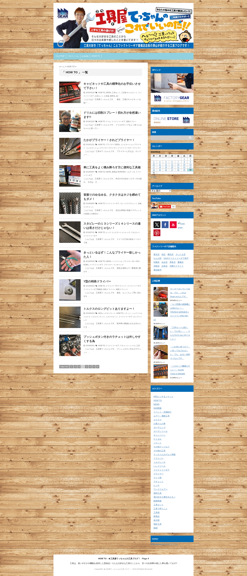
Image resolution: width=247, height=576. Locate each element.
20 (172, 167)
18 (160, 167)
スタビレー (135, 232)
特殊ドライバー (109, 289)
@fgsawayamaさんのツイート (164, 544)
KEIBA (85, 265)
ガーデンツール (161, 431)
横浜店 (171, 254)
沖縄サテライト (177, 266)
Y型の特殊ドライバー (97, 281)
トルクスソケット (98, 317)
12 (166, 164)
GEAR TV (96, 56)
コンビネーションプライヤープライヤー (101, 148)
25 (160, 170)
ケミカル (158, 439)
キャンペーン (160, 435)
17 (154, 167)
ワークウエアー (161, 489)
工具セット (116, 93)
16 (190, 164)
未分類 (157, 520)
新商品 (114, 172)
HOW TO (101, 93)
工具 (138, 346)
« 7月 (153, 177)
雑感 (156, 528)
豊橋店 (181, 262)
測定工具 (158, 524)
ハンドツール (117, 261)
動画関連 (158, 501)
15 (184, 164)
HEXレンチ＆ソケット (106, 313)
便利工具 (158, 493)
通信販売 (158, 270)
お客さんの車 (160, 423)
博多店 (173, 262)
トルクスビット (112, 317)
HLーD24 (135, 261)
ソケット (127, 313)
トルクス (86, 317)
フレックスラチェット (128, 203)
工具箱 (124, 93)
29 (184, 170)
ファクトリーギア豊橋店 (92, 289)
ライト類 (158, 478)
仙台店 (165, 262)
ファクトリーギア (118, 121)
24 (154, 170)
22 (184, 167)
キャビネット (132, 93)
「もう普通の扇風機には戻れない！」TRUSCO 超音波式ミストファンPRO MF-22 (172, 312)
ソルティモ (130, 172)
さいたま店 (181, 254)
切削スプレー (131, 121)
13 (172, 164)
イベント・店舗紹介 (163, 412)
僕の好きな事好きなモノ (165, 497)
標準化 (112, 96)
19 (166, 167)
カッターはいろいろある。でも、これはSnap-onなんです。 (180, 293)
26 (166, 170)
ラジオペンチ (118, 265)
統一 (117, 96)
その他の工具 (160, 450)
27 (172, 170)
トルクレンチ (160, 462)
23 (190, 167)
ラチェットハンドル (128, 346)
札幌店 (157, 262)
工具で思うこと (161, 508)
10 (154, 164)
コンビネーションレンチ (120, 232)
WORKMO (121, 172)
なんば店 (158, 258)
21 (178, 167)
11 (160, 164)
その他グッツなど (162, 447)
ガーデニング (160, 427)
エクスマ (158, 420)
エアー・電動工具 (162, 416)
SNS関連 (158, 408)
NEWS (108, 93)
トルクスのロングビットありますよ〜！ (109, 308)
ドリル (108, 121)
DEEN (117, 145)
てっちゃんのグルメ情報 (165, 454)
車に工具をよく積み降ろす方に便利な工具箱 (112, 167)
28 (178, 170)
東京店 (157, 254)
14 (178, 164)
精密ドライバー (122, 289)
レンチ (108, 232)
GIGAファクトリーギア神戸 (176, 258)
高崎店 (157, 266)
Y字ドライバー (120, 286)
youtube (85, 56)
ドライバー (110, 286)
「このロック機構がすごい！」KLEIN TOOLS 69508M (180, 370)
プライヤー (110, 145)
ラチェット (159, 481)
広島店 (165, 266)
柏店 (164, 254)
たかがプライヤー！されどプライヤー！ (109, 140)
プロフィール (73, 56)
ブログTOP (59, 56)
